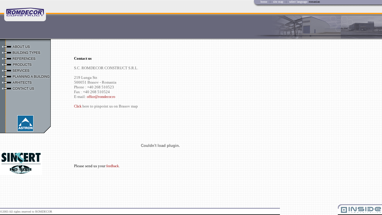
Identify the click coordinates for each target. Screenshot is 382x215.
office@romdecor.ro (101, 97)
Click (78, 106)
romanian (314, 1)
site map (278, 1)
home (264, 1)
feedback (112, 166)
